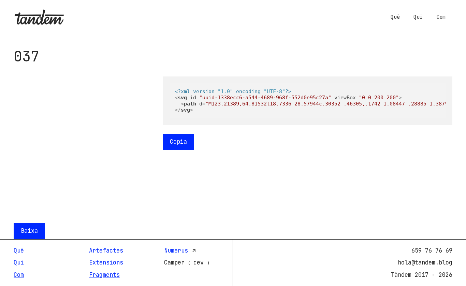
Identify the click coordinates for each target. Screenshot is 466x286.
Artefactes (106, 250)
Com (441, 17)
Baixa (29, 230)
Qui (418, 17)
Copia (178, 141)
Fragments (104, 274)
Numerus (176, 250)
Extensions (106, 262)
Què (395, 17)
